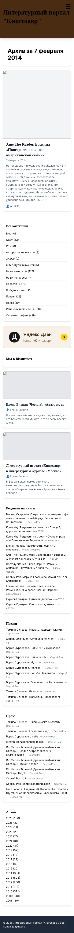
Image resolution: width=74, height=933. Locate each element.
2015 (9, 868)
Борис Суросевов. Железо (23, 667)
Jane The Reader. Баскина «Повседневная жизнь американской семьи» (28, 149)
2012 (9, 882)
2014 (9, 873)
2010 (9, 891)
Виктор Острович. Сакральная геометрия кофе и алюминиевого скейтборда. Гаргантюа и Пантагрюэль (37, 518)
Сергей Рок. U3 (16, 778)
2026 (9, 818)
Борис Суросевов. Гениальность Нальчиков (35, 682)
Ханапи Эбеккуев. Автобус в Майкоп (30, 638)
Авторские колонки (18, 252)
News (9, 239)
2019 (9, 850)
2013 (9, 877)
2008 (9, 900)
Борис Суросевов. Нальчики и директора (33, 647)
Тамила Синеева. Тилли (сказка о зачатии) (34, 722)
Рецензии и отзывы (18, 309)
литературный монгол (20, 265)
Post (9, 246)
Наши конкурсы (16, 277)
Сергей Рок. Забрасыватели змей (28, 783)
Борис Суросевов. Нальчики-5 (26, 657)
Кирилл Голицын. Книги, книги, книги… (31, 604)
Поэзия (10, 296)
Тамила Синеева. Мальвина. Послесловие (33, 696)
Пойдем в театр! (16, 290)
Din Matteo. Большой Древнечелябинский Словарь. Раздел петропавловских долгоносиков (33, 750)
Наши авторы (15, 271)
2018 (9, 854)
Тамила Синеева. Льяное (22, 691)
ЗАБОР (10, 258)
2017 (9, 859)
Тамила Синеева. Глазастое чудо (28, 731)
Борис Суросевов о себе (22, 736)
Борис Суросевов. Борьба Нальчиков (31, 673)
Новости (11, 283)
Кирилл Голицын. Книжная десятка (29, 599)
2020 (9, 845)
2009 (9, 896)
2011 (9, 886)
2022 (9, 836)
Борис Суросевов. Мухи (22, 662)
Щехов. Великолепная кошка (25, 741)
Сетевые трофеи (17, 315)
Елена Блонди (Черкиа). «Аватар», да (35, 404)
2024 (9, 827)
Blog (9, 233)
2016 (9, 863)
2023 (9, 831)
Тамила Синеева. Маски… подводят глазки (34, 629)
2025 (9, 822)
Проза (10, 302)
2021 (9, 841)
